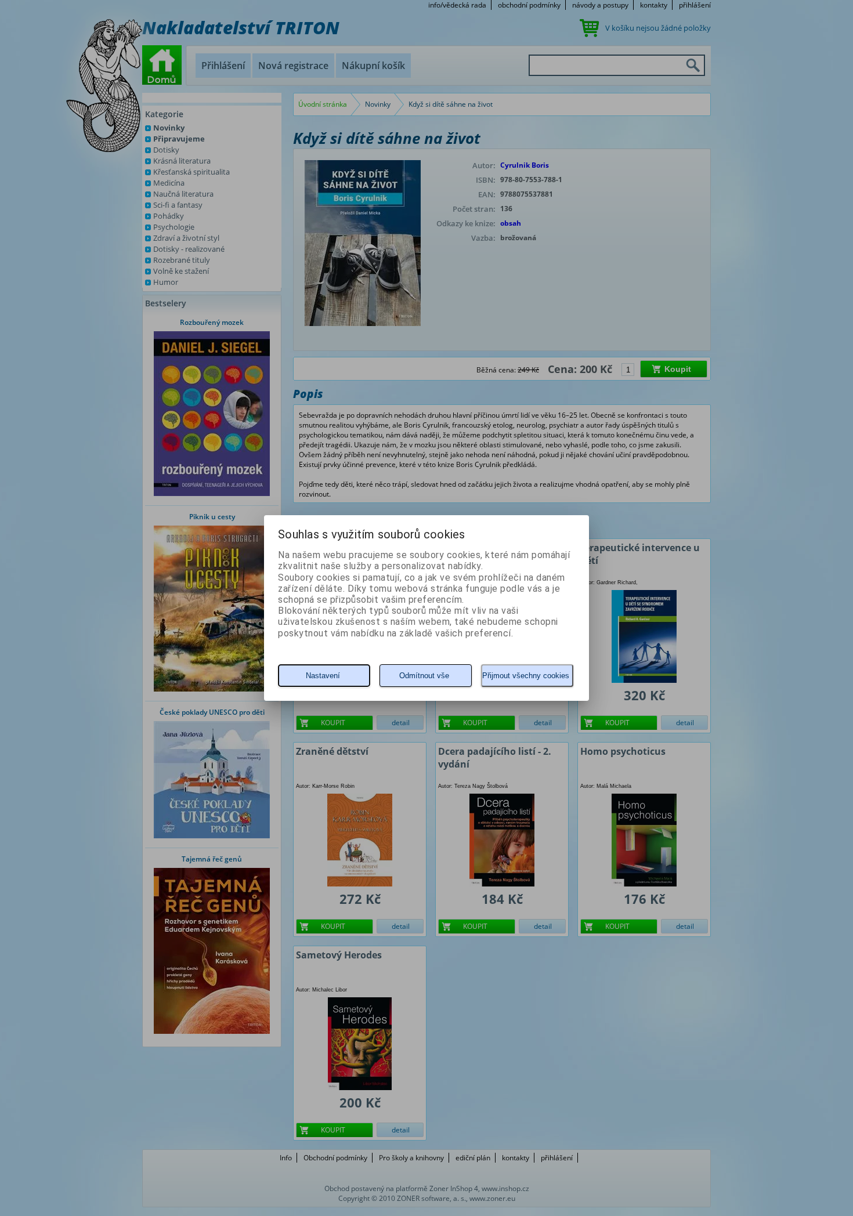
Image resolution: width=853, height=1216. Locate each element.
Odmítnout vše (424, 675)
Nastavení (323, 675)
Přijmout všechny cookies (525, 675)
